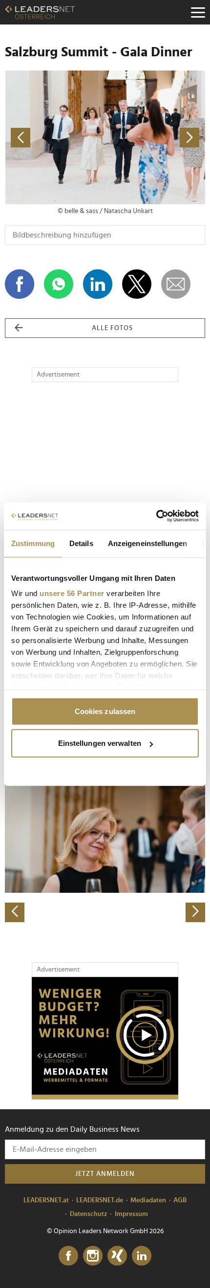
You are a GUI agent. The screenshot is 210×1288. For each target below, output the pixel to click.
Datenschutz (88, 1214)
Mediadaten (148, 1200)
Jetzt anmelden (105, 1173)
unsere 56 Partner (72, 593)
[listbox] (105, 824)
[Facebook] (68, 1256)
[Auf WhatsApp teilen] (58, 284)
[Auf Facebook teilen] (19, 284)
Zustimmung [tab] (33, 543)
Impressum (131, 1214)
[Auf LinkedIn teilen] (97, 284)
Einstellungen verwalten (99, 743)
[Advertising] (105, 1038)
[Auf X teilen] (136, 284)
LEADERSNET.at (46, 1200)
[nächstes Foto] (155, 137)
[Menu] (198, 12)
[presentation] (14, 912)
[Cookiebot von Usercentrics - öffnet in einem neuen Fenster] (156, 516)
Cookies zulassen (105, 711)
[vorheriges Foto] (55, 137)
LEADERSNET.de (99, 1200)
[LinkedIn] (141, 1256)
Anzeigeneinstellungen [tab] (147, 543)
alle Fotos (112, 328)
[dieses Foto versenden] (175, 284)
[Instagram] (93, 1256)
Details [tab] (81, 543)
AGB (180, 1200)
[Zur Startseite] (40, 12)
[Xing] (117, 1256)
